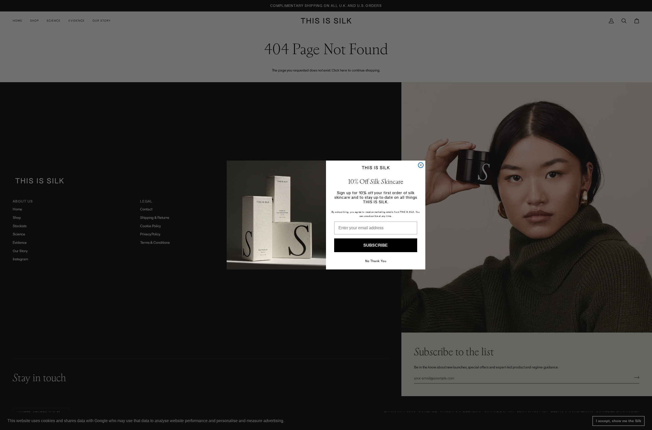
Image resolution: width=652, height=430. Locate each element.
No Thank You (375, 261)
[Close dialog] (420, 165)
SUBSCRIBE (375, 245)
